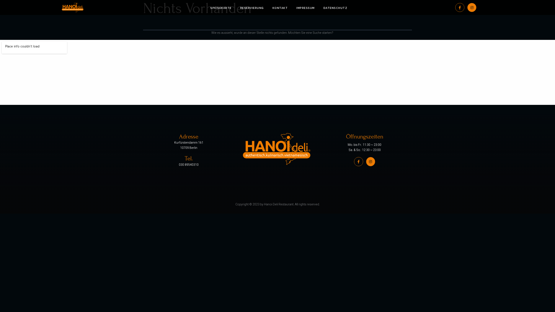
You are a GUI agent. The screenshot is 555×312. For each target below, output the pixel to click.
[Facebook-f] (459, 7)
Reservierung (252, 8)
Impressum (305, 8)
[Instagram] (472, 7)
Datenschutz (335, 8)
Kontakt (280, 8)
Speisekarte (221, 8)
